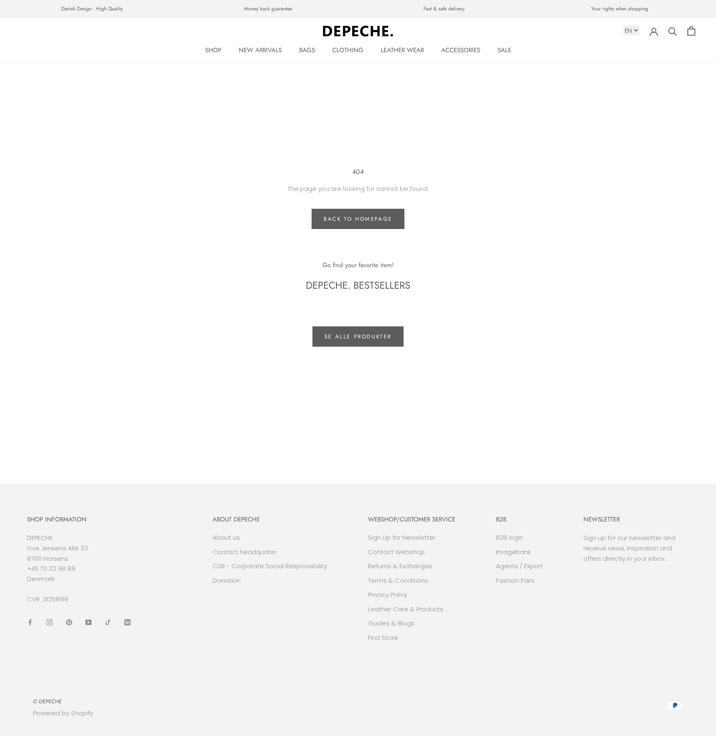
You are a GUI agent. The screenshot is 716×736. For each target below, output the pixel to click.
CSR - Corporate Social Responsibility (270, 566)
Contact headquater (245, 552)
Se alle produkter (358, 336)
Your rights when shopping (619, 8)
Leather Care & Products (405, 609)
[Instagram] (49, 622)
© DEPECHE (47, 701)
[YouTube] (88, 622)
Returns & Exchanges (400, 566)
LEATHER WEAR (402, 50)
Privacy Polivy (387, 594)
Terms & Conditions (398, 580)
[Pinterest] (69, 622)
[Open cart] (691, 31)
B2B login (509, 537)
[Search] (672, 31)
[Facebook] (30, 622)
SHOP (213, 50)
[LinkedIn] (127, 622)
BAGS (307, 50)
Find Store (383, 637)
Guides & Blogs (391, 623)
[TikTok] (108, 622)
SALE (504, 50)
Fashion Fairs (515, 580)
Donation (227, 580)
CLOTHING (347, 50)
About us (226, 537)
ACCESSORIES (460, 50)
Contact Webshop (396, 552)
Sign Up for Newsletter (401, 537)
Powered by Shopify (63, 713)
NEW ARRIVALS (260, 50)
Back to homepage (358, 219)
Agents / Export (519, 566)
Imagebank (513, 552)
